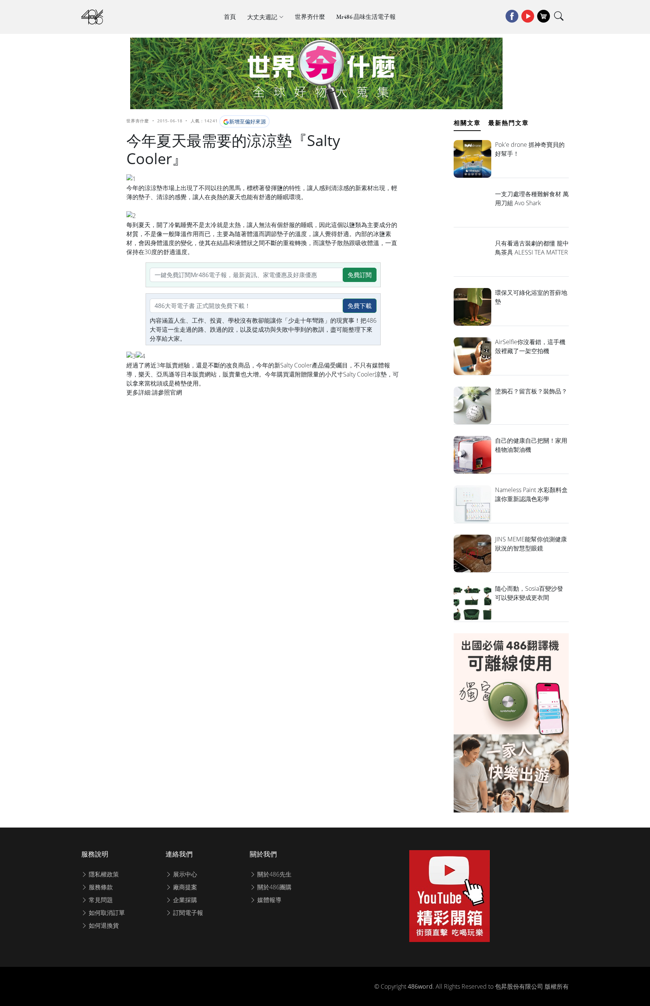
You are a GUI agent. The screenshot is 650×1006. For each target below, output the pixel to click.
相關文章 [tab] (467, 123)
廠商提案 (184, 887)
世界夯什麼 (310, 17)
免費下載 (360, 306)
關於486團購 (274, 887)
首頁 (230, 17)
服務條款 (100, 887)
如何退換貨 (103, 925)
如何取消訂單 (106, 912)
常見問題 (100, 900)
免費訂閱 (360, 275)
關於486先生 (274, 874)
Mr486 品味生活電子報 (366, 17)
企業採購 (184, 900)
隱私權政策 (103, 874)
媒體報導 (268, 900)
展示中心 (184, 874)
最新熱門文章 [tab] (508, 123)
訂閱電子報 (187, 912)
